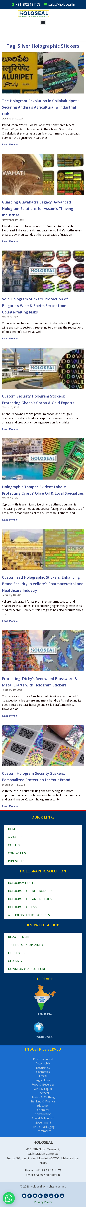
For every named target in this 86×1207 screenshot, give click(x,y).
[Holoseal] (39, 13)
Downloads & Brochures (27, 969)
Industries (16, 861)
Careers (14, 845)
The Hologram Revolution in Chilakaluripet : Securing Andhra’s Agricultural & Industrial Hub (40, 107)
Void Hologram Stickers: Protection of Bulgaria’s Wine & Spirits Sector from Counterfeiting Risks (35, 305)
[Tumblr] (56, 1196)
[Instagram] (46, 1196)
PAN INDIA (45, 1014)
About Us (15, 837)
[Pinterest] (51, 1196)
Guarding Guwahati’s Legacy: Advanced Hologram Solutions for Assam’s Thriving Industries (37, 209)
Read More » (10, 144)
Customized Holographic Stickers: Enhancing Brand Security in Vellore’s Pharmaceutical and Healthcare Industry (42, 584)
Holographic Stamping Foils (30, 899)
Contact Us (17, 853)
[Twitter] (29, 1196)
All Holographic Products (29, 915)
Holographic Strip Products (30, 891)
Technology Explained (25, 945)
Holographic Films (22, 907)
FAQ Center (16, 953)
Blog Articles (18, 937)
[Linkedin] (40, 1196)
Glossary (15, 961)
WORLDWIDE (44, 1037)
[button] (43, 22)
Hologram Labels (21, 883)
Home (12, 829)
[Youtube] (35, 1196)
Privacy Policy (43, 1202)
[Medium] (62, 1196)
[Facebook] (24, 1196)
